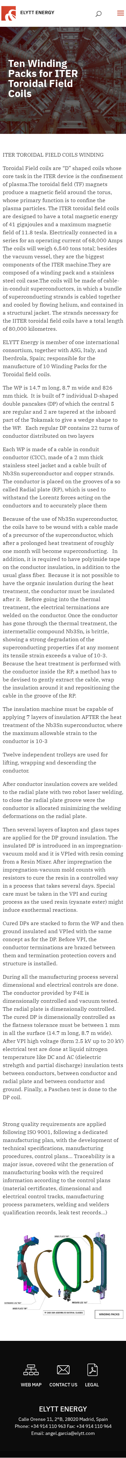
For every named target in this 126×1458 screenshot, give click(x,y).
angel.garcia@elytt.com (70, 1433)
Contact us (63, 1385)
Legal (92, 1385)
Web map (31, 1385)
